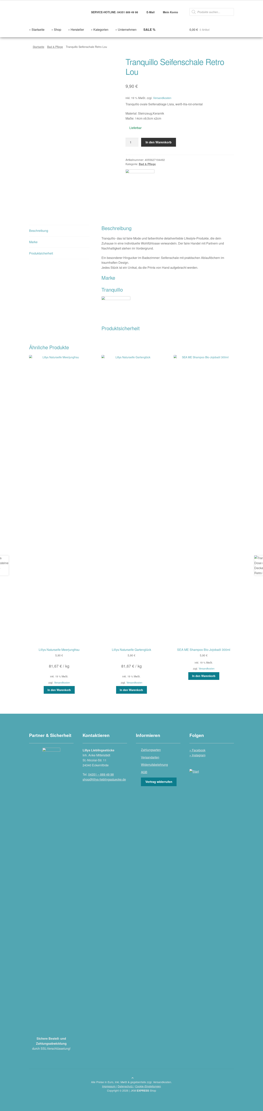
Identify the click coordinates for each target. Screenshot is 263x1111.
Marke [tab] (33, 242)
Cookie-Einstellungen (148, 1086)
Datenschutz (126, 1086)
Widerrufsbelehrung (154, 764)
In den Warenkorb (159, 142)
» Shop (56, 29)
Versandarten (150, 757)
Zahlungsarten (151, 750)
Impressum (109, 1086)
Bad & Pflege (55, 47)
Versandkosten (162, 98)
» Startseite (36, 29)
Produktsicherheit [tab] (41, 253)
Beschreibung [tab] (38, 230)
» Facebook (197, 750)
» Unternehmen (126, 29)
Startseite (38, 47)
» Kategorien (99, 29)
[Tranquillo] (140, 183)
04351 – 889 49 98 (101, 774)
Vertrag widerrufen (158, 781)
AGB (144, 772)
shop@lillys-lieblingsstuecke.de (104, 779)
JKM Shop (143, 1090)
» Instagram (197, 755)
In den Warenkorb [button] (59, 690)
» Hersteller (76, 29)
